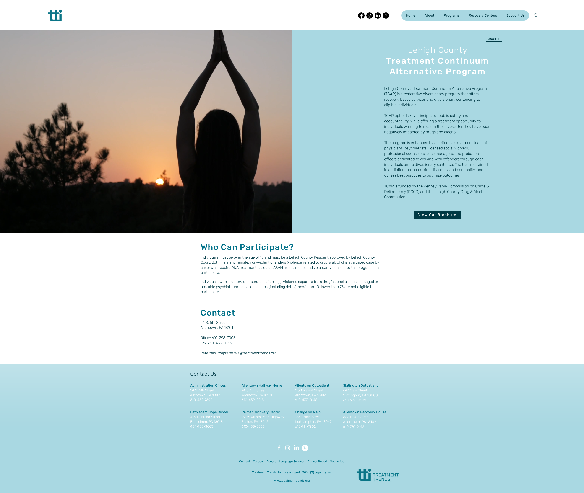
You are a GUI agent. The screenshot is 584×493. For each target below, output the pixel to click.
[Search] (536, 15)
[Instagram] (369, 15)
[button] (429, 15)
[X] (386, 15)
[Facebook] (361, 15)
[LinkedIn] (378, 15)
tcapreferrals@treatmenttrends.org (247, 353)
